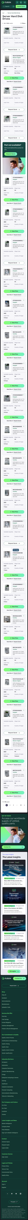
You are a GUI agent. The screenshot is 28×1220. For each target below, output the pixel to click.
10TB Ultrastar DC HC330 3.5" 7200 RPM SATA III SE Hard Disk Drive (18, 744)
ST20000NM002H (18, 240)
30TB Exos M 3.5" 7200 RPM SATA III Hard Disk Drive (18, 369)
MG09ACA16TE (17, 616)
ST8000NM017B (17, 269)
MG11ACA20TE (17, 647)
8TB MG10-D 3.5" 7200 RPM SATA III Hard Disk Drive (18, 432)
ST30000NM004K (18, 363)
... (5, 13)
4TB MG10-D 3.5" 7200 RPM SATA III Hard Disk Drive (18, 495)
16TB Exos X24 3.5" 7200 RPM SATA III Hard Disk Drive (18, 215)
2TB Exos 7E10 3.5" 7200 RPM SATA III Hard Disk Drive (18, 527)
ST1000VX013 (17, 300)
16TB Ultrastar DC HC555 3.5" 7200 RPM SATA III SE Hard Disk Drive (19, 61)
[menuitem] (7, 805)
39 (21, 805)
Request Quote (21, 6)
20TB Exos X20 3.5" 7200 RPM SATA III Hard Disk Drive (18, 401)
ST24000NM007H (18, 584)
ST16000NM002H (18, 209)
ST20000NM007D (18, 395)
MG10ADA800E (17, 426)
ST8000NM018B (18, 553)
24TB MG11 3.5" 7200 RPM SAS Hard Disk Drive (18, 776)
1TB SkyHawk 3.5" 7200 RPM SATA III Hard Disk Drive (18, 306)
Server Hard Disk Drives (14, 13)
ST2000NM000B (18, 521)
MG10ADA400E (17, 489)
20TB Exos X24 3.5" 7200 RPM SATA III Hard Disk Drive (18, 246)
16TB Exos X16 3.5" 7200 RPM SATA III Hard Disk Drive (18, 121)
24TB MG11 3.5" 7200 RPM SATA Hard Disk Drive (18, 338)
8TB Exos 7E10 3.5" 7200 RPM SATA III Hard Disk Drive (18, 275)
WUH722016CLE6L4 (19, 55)
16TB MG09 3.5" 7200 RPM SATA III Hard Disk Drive (18, 621)
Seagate (15, 29)
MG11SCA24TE (17, 770)
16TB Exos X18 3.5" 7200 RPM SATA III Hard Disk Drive (18, 33)
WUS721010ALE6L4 (18, 739)
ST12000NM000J (18, 87)
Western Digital (17, 57)
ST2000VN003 (17, 710)
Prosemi (13, 1201)
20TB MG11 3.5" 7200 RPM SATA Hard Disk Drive (18, 653)
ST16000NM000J (18, 27)
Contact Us (7, 847)
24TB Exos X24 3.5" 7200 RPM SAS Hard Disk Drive (18, 183)
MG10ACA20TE (17, 458)
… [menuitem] (16, 804)
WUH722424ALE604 (19, 679)
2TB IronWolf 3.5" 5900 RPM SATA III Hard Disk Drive (18, 716)
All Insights (12, 971)
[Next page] (24, 805)
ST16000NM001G (18, 115)
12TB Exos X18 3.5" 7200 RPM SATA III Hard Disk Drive (18, 93)
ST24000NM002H (18, 177)
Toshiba (15, 334)
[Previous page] (3, 805)
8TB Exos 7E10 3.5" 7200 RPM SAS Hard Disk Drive (18, 558)
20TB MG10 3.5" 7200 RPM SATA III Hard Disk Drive (18, 464)
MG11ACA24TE (17, 332)
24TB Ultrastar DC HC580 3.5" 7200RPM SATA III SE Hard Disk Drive (19, 685)
